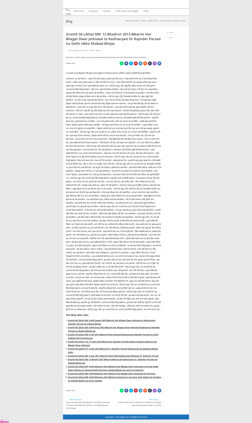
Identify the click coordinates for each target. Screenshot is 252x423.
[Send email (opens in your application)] (134, 4)
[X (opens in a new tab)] (118, 4)
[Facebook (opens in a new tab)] (121, 4)
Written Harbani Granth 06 (77, 50)
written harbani (141, 57)
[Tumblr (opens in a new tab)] (127, 4)
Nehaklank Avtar (100, 57)
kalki (93, 57)
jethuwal (88, 57)
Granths (77, 57)
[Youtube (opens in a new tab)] (130, 4)
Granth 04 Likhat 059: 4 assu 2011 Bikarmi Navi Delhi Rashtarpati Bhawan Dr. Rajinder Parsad (113, 356)
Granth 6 (72, 57)
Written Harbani (95, 50)
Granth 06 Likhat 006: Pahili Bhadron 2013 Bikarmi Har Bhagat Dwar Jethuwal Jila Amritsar (112, 373)
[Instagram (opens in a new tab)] (124, 4)
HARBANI (83, 57)
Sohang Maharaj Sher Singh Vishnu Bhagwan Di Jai (121, 57)
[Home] (123, 21)
